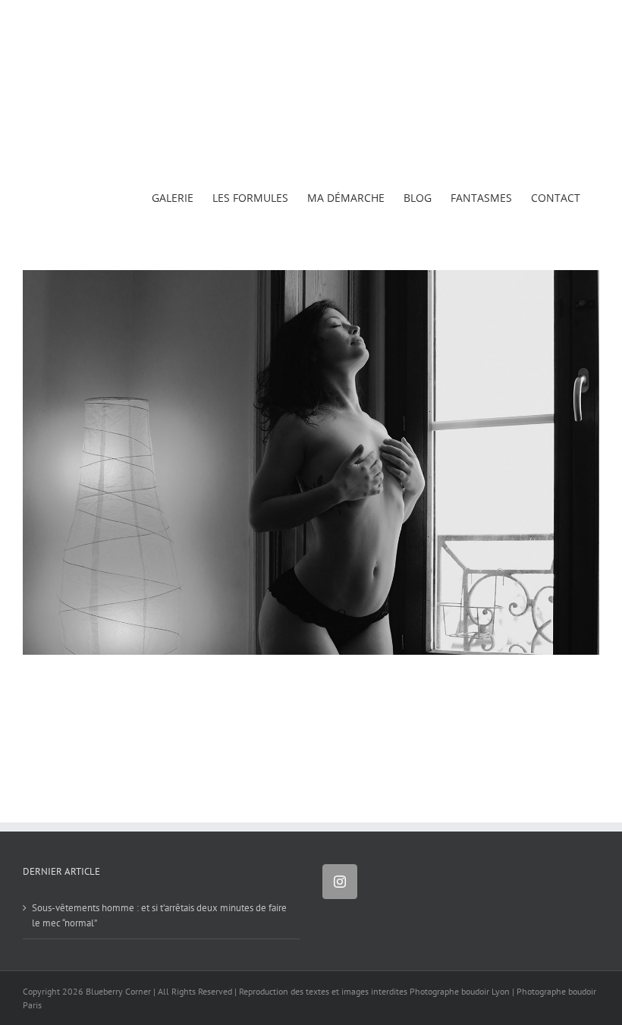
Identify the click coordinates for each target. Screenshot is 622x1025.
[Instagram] (339, 881)
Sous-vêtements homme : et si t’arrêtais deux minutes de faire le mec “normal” (159, 915)
